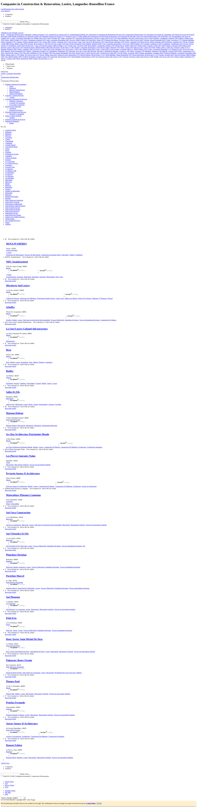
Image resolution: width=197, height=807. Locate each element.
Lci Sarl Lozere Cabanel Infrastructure (27, 328)
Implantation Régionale (49, 425)
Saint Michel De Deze (37, 651)
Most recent (11, 66)
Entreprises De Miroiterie (28, 298)
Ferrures (16, 383)
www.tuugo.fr (5, 11)
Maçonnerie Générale (22, 465)
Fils (84, 546)
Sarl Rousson (13, 597)
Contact (8, 252)
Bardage (41, 362)
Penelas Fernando (15, 702)
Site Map (8, 792)
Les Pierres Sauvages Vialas (20, 456)
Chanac (8, 377)
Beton (30, 404)
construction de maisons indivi (51, 255)
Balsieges (22, 567)
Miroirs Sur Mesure (71, 298)
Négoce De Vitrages (84, 298)
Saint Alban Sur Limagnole (31, 673)
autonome (42, 277)
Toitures (71, 255)
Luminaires (48, 362)
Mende (8, 268)
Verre (30, 362)
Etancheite (9, 383)
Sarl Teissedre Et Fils (17, 533)
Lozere (20, 320)
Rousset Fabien (14, 745)
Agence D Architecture (89, 486)
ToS (6, 783)
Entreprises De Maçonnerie (15, 255)
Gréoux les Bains (11, 250)
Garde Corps (60, 298)
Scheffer (10, 307)
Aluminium (24, 362)
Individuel (35, 277)
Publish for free (6, 33)
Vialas (8, 462)
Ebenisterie (37, 425)
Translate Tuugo (10, 791)
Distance (10, 68)
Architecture (82, 447)
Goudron (51, 404)
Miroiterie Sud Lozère (18, 285)
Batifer (10, 371)
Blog (6, 794)
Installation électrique (71, 320)
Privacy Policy (9, 785)
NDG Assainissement (17, 261)
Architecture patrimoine (94, 447)
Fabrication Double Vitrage (46, 298)
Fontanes (9, 709)
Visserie (38, 383)
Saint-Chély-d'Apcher (13, 420)
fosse (57, 277)
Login (3, 9)
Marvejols (9, 519)
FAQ (6, 787)
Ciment (35, 404)
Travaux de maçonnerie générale (39, 465)
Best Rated (10, 64)
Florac (8, 625)
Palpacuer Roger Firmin (19, 660)
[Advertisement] (38, 231)
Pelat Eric (11, 618)
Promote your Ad (17, 33)
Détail (8, 504)
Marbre (35, 362)
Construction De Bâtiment (69, 447)
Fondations (78, 255)
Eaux (61, 277)
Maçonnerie (21, 425)
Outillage (23, 383)
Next (7, 763)
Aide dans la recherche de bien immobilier (36, 320)
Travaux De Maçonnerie (32, 255)
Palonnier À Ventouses (99, 298)
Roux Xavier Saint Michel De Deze (24, 639)
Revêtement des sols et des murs (65, 673)
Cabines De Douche (12, 298)
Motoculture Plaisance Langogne (23, 495)
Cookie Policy (91, 803)
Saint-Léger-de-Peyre (13, 646)
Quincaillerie (31, 383)
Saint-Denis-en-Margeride (14, 582)
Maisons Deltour (14, 413)
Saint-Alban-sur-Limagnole (15, 667)
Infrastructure (10, 341)
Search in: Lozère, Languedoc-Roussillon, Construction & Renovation (26, 24)
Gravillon (58, 404)
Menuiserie (29, 425)
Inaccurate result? (10, 281)
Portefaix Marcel (15, 576)
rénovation (65, 255)
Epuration (20, 277)
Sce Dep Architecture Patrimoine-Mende (27, 434)
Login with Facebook (17, 9)
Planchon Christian (16, 554)
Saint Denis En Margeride (26, 588)
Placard (110, 298)
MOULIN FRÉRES (16, 243)
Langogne (9, 501)
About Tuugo (9, 781)
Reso (8, 350)
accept (99, 803)
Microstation (51, 277)
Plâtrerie (79, 673)
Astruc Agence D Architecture (22, 723)
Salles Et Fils (13, 392)
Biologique (27, 277)
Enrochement (43, 404)
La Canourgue (10, 603)
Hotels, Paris (24, 22)
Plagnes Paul (13, 681)
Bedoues (19, 757)
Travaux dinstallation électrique (89, 320)
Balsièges (9, 561)
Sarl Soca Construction (18, 512)
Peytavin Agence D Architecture (23, 473)
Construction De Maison (108, 320)
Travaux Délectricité (57, 320)
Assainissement (11, 277)
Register (7, 9)
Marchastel (9, 399)
